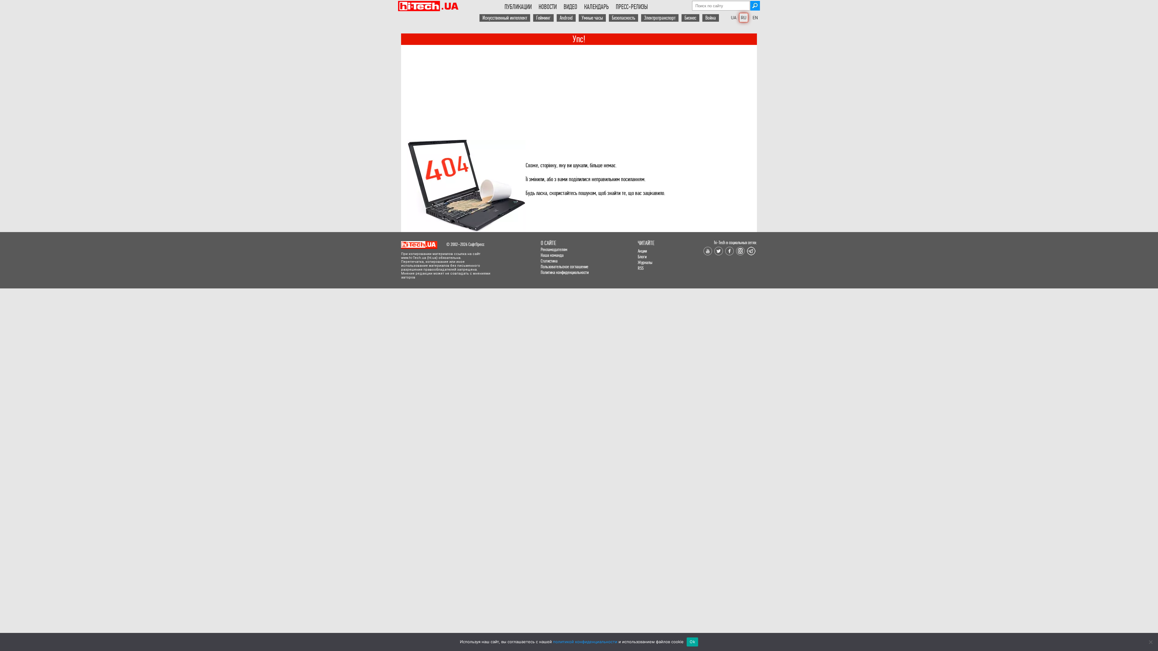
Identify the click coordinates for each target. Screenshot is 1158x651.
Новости (548, 7)
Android (566, 18)
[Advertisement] (579, 90)
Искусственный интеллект (504, 18)
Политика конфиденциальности (565, 272)
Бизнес (690, 18)
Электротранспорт (660, 18)
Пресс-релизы (632, 7)
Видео (570, 7)
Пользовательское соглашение (564, 266)
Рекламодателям (554, 249)
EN (755, 17)
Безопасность (623, 18)
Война (710, 18)
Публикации (518, 7)
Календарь (596, 7)
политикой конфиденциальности (585, 641)
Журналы (645, 262)
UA (733, 17)
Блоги (642, 256)
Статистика (549, 261)
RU (743, 17)
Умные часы (592, 18)
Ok (692, 641)
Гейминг (543, 18)
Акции (642, 251)
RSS (641, 268)
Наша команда (552, 255)
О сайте (548, 243)
